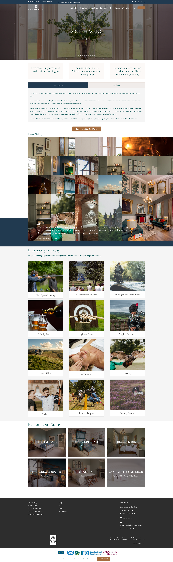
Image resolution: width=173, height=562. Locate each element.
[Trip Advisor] (141, 1)
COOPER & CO (141, 543)
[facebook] (132, 1)
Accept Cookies (104, 558)
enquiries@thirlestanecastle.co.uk (71, 2)
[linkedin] (144, 1)
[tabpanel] (86, 107)
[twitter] (135, 1)
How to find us (127, 518)
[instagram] (138, 1)
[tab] (58, 85)
